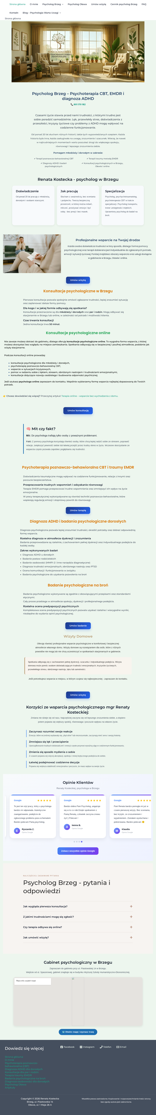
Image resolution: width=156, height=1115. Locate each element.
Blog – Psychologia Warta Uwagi (40, 12)
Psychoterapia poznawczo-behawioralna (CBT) (21, 1065)
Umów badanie (78, 625)
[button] (74, 841)
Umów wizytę (98, 4)
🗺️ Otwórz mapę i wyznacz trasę (78, 1032)
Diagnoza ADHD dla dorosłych (24, 1069)
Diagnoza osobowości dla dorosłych (27, 1081)
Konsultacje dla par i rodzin (22, 1072)
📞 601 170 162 (78, 104)
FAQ (144, 4)
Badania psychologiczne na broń (25, 1078)
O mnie (34, 4)
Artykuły (10, 1087)
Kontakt (14, 12)
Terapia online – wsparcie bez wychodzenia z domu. (89, 396)
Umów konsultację (78, 410)
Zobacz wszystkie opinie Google (78, 851)
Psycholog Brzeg (51, 4)
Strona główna (17, 4)
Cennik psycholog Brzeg (124, 4)
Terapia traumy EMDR (18, 1075)
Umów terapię (78, 510)
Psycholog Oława (77, 4)
